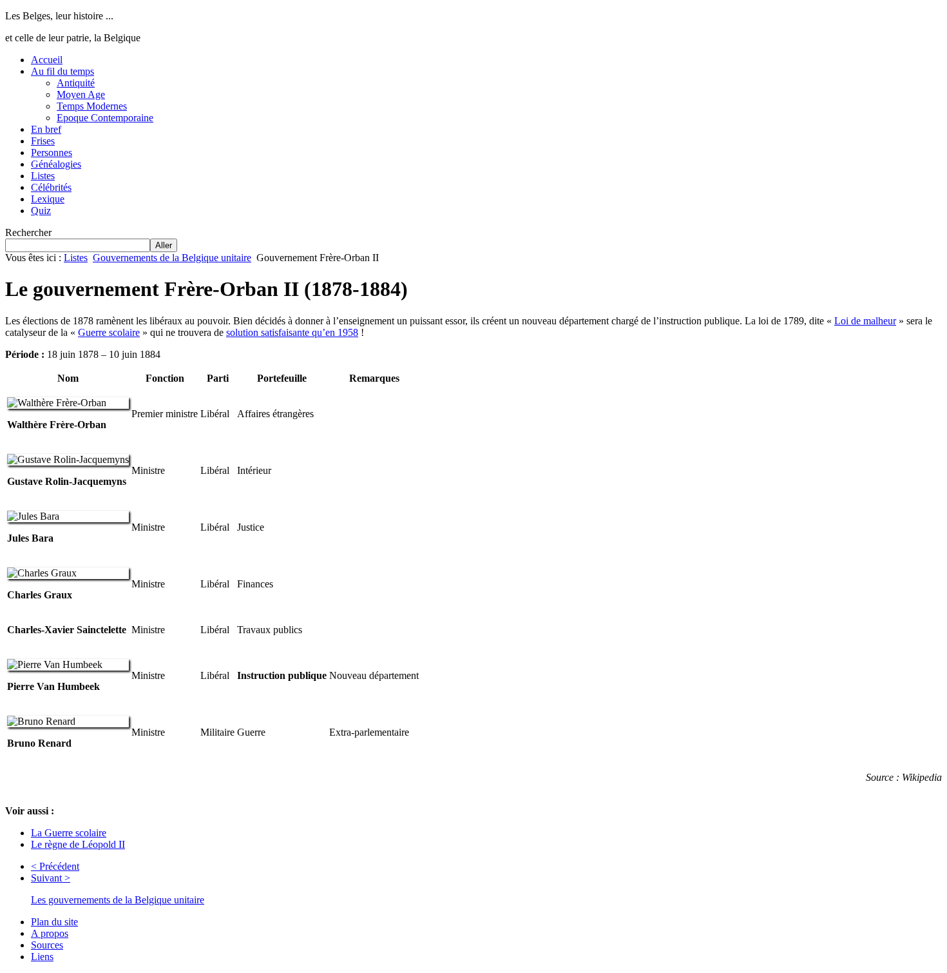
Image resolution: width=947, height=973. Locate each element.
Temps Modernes (92, 106)
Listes (43, 175)
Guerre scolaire (109, 332)
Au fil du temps (62, 71)
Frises (43, 140)
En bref (46, 129)
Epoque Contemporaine (105, 117)
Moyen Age (81, 94)
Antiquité (76, 82)
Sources (47, 944)
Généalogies (56, 164)
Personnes (51, 152)
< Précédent (55, 866)
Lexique (47, 198)
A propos (49, 933)
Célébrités (51, 187)
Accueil (46, 59)
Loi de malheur (865, 320)
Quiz (41, 210)
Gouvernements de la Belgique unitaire (172, 257)
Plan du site (54, 921)
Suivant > (50, 877)
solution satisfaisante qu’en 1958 (292, 332)
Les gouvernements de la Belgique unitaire (117, 899)
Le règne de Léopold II (78, 844)
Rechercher (28, 232)
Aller (163, 245)
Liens (42, 956)
